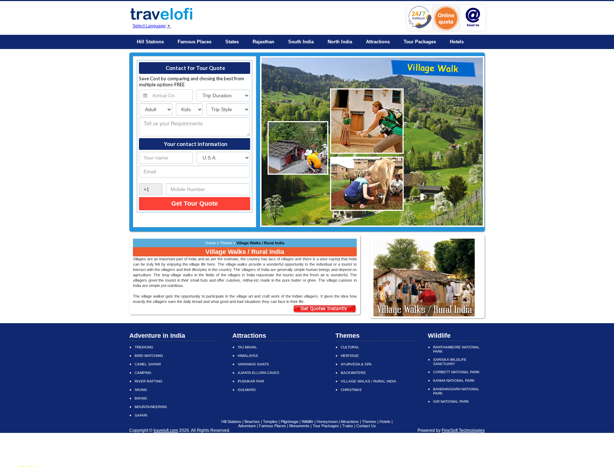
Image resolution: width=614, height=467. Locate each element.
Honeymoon (327, 421)
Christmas (351, 390)
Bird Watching (149, 356)
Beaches (252, 421)
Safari (141, 415)
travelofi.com (166, 430)
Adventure (247, 426)
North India (340, 41)
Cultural (350, 347)
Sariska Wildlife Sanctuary (450, 362)
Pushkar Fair (251, 381)
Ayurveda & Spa (356, 364)
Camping (143, 373)
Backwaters (353, 373)
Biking (141, 398)
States (232, 41)
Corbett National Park (456, 372)
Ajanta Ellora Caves (258, 373)
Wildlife (439, 335)
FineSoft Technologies (463, 430)
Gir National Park (451, 401)
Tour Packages (420, 41)
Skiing (141, 390)
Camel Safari (148, 364)
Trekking (144, 347)
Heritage (350, 356)
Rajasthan (263, 41)
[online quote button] (447, 29)
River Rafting (148, 381)
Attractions (378, 41)
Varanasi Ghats (253, 364)
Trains (347, 426)
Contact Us (366, 426)
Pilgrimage (289, 421)
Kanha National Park (454, 380)
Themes (347, 335)
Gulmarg (247, 390)
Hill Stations (150, 41)
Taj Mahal (247, 347)
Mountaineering (151, 407)
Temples (270, 421)
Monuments (299, 426)
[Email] (473, 29)
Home (210, 243)
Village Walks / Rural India (368, 381)
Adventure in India (157, 335)
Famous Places (194, 41)
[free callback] (420, 29)
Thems (226, 243)
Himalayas (248, 356)
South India (301, 41)
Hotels (457, 41)
